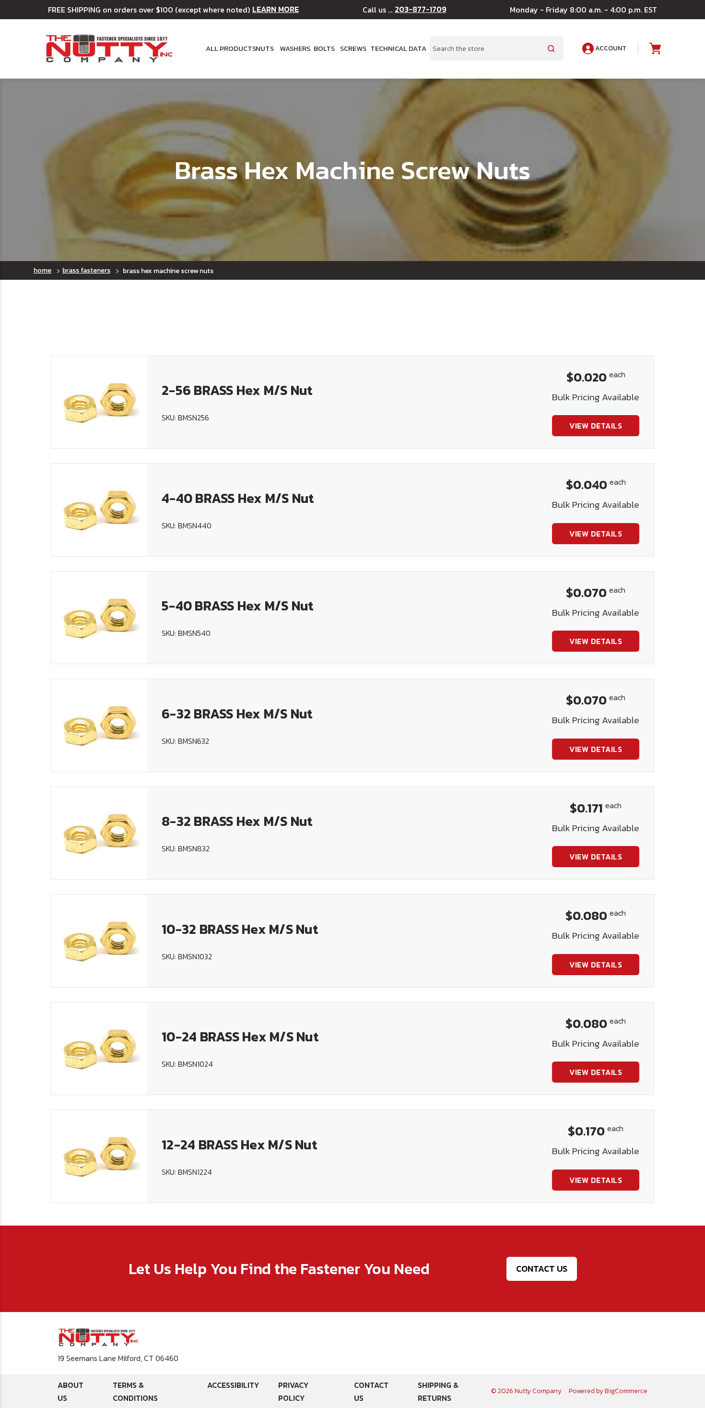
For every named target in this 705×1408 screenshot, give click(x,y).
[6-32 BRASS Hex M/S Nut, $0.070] (99, 725)
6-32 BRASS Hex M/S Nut (237, 714)
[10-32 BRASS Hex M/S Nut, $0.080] (99, 941)
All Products (227, 48)
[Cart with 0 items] (654, 49)
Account (610, 48)
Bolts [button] (323, 48)
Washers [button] (293, 48)
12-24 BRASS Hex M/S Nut (239, 1144)
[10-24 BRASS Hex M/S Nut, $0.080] (99, 1048)
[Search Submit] (551, 48)
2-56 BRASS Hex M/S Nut (237, 390)
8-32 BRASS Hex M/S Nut (237, 821)
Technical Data (394, 48)
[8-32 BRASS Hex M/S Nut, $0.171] (99, 833)
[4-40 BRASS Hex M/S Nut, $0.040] (99, 510)
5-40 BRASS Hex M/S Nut (238, 606)
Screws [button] (351, 48)
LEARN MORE (275, 9)
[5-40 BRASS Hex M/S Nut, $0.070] (99, 618)
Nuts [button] (264, 48)
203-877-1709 (420, 9)
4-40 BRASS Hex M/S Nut (238, 498)
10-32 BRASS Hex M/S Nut (240, 929)
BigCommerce (626, 1391)
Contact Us (541, 1268)
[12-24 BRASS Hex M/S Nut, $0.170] (99, 1156)
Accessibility (233, 1385)
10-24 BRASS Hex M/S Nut (240, 1036)
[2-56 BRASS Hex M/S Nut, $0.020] (99, 402)
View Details (595, 425)
